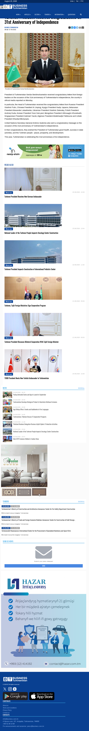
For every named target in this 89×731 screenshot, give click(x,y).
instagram (9, 689)
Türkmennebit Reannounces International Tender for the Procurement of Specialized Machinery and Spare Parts (36, 530)
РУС (82, 1)
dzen (14, 689)
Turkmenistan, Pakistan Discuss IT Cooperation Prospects (29, 417)
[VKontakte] (75, 28)
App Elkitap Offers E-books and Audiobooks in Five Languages (31, 409)
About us (5, 705)
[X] (69, 28)
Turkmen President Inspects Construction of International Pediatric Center (30, 269)
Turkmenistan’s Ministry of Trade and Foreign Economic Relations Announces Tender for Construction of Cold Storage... (38, 520)
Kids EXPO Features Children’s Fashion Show (26, 439)
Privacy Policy (7, 710)
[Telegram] (77, 28)
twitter (5, 689)
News (5, 388)
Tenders (6, 501)
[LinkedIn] (72, 28)
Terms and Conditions (10, 708)
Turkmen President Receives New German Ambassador (23, 196)
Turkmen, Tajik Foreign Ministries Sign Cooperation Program (25, 305)
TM (77, 1)
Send (43, 566)
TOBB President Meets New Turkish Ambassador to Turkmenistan (27, 378)
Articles (27, 14)
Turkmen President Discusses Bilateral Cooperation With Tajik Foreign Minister (32, 342)
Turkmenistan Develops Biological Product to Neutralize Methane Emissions (35, 402)
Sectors (37, 14)
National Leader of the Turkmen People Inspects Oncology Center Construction (31, 233)
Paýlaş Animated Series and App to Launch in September (29, 394)
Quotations (71, 14)
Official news (9, 193)
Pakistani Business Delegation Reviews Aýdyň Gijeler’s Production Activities (35, 424)
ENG (71, 1)
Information (59, 14)
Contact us (6, 712)
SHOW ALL (81, 388)
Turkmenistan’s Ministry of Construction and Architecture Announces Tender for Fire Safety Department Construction (38, 509)
